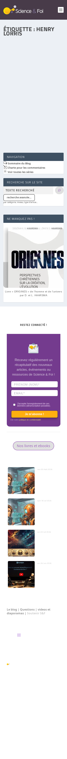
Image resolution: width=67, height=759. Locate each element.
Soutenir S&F (36, 613)
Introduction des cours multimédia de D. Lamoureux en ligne (32, 84)
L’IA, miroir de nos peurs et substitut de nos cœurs (47, 479)
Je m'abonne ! (34, 414)
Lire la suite (18, 137)
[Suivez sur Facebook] (43, 740)
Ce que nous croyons (33, 656)
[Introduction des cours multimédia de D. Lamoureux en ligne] (33, 56)
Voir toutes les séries (20, 172)
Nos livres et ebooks (33, 445)
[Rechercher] (59, 190)
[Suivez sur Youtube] (57, 740)
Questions (27, 609)
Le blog (12, 609)
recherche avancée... (19, 197)
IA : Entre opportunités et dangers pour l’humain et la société (46, 513)
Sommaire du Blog (19, 163)
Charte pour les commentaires (26, 167)
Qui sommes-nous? (32, 649)
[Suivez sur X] (50, 740)
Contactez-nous (30, 642)
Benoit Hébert (18, 90)
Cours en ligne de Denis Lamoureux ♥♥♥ (33, 99)
